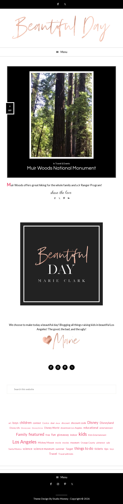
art (9, 423)
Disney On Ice (37, 428)
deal (52, 423)
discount (66, 423)
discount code (78, 422)
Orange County (88, 442)
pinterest (100, 442)
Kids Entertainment (97, 435)
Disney (92, 422)
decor (58, 423)
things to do (83, 448)
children (26, 423)
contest (37, 422)
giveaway (63, 434)
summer (60, 448)
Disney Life (15, 428)
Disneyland (107, 423)
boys (15, 423)
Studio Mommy (60, 498)
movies (65, 442)
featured (36, 434)
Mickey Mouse (46, 442)
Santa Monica (14, 449)
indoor (73, 434)
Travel (53, 453)
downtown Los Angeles (71, 428)
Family (21, 434)
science (27, 448)
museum (74, 442)
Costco (45, 423)
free (47, 434)
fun (53, 434)
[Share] (54, 198)
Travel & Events (62, 163)
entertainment (106, 428)
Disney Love (26, 428)
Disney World (51, 427)
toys (112, 449)
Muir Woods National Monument (61, 168)
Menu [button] (64, 52)
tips (106, 448)
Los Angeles (24, 441)
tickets (98, 448)
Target (69, 448)
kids (83, 434)
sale (108, 442)
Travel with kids (65, 454)
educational (90, 427)
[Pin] (63, 198)
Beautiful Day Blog (61, 28)
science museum (44, 448)
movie (58, 442)
